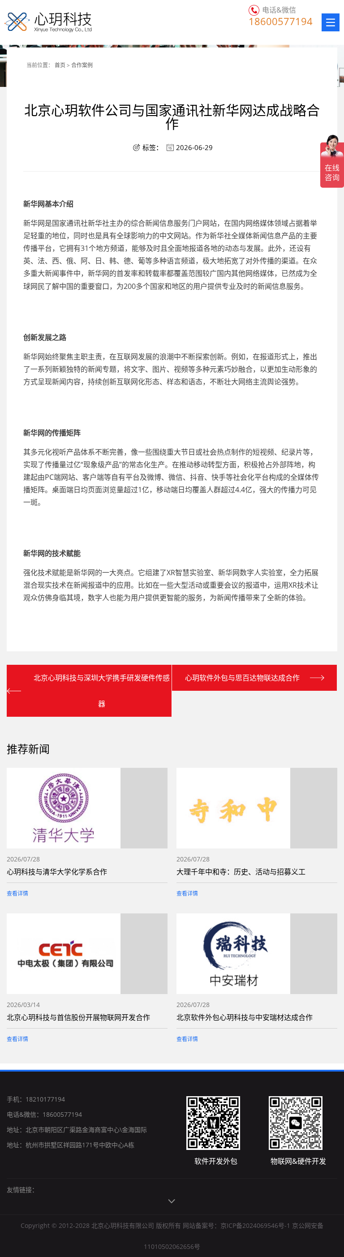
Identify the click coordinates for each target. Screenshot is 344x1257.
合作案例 (82, 65)
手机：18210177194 (36, 1099)
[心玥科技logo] (37, 22)
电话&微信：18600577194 (44, 1114)
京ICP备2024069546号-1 (255, 1225)
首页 (60, 65)
